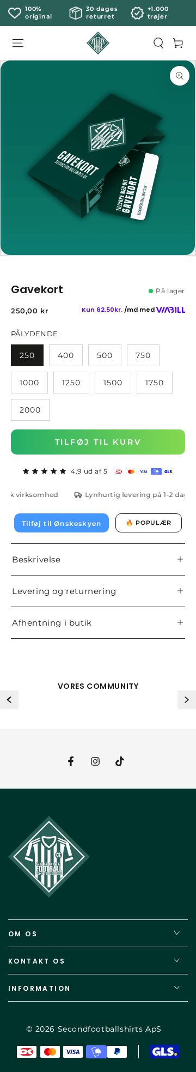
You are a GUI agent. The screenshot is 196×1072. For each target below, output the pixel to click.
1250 (71, 382)
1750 (154, 382)
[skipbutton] (98, 157)
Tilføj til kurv (98, 442)
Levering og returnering (64, 591)
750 (143, 355)
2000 (30, 410)
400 (66, 355)
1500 (112, 382)
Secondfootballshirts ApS (110, 1029)
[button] (158, 43)
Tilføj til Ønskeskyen (61, 523)
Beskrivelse (36, 559)
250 (27, 355)
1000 (29, 382)
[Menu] (18, 43)
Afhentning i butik (52, 622)
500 (105, 355)
